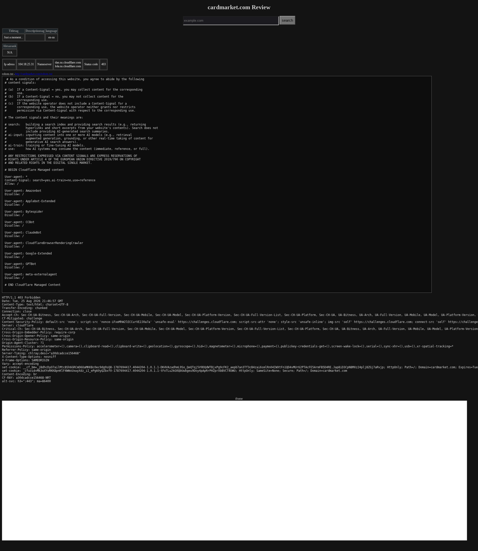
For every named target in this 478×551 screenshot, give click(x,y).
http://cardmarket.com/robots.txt (33, 74)
